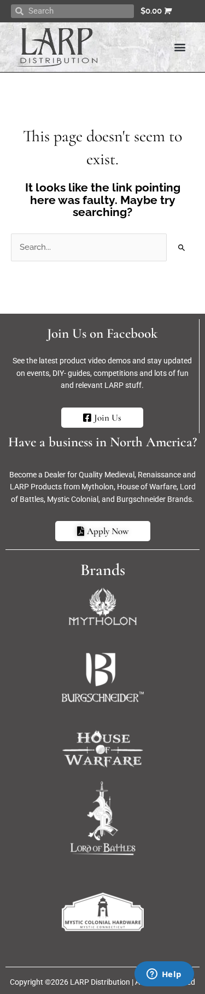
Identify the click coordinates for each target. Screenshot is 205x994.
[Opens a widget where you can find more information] (164, 975)
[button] (180, 47)
